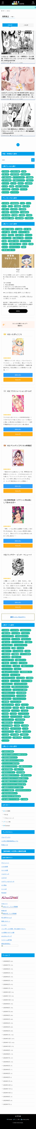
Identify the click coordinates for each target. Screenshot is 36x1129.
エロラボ (4, 878)
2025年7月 (8, 1011)
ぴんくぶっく (5, 863)
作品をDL (18, 380)
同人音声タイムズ (6, 917)
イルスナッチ (5, 874)
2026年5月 (8, 973)
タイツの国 (4, 870)
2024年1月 (7, 1081)
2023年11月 (7, 1089)
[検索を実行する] (33, 160)
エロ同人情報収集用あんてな (9, 841)
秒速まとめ (4, 845)
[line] (18, 1116)
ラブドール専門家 (6, 940)
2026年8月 (8, 961)
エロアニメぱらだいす (7, 881)
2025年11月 (8, 996)
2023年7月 (7, 1104)
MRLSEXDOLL (5, 943)
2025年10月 (8, 1000)
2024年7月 (8, 1058)
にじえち (4, 925)
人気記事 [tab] (26, 25)
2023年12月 (7, 1085)
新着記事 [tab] (10, 25)
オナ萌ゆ (4, 885)
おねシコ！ (4, 903)
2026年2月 (8, 984)
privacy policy (25, 1119)
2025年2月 (8, 1031)
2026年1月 (8, 988)
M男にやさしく (5, 921)
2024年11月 (8, 1042)
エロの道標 (4, 866)
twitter (18, 311)
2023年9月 (7, 1096)
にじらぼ (4, 889)
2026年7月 (8, 965)
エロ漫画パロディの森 (7, 932)
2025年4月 (8, 1023)
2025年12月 (8, 992)
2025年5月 (8, 1019)
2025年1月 (8, 1035)
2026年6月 (8, 969)
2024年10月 (8, 1046)
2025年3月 (8, 1027)
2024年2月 (7, 1077)
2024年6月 (8, 1062)
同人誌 (6, 814)
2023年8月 (7, 1100)
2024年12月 (8, 1038)
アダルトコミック (9, 818)
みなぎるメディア (6, 936)
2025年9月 (8, 1004)
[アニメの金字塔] (18, 3)
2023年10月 (7, 1093)
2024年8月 (8, 1054)
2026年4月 (8, 977)
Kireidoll (3, 893)
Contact (7, 825)
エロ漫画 (7, 811)
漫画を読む (18, 375)
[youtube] (20, 1116)
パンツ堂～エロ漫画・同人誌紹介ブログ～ (13, 929)
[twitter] (16, 1116)
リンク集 (8, 822)
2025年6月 (8, 1015)
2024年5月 (7, 1065)
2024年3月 (7, 1073)
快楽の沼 (4, 910)
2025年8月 (8, 1007)
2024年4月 (7, 1069)
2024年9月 (8, 1050)
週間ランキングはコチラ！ (18, 617)
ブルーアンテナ (5, 837)
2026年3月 (8, 980)
